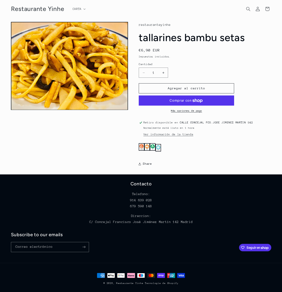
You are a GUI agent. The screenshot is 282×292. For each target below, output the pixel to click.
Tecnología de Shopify (161, 283)
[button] (78, 8)
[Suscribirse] (84, 247)
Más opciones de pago (186, 111)
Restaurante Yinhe (129, 283)
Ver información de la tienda (168, 134)
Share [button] (147, 163)
